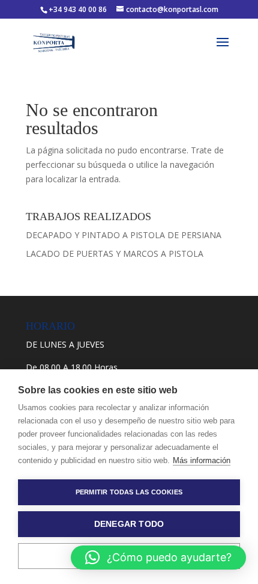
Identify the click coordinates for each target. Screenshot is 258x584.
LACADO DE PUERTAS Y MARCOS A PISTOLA (114, 253)
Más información (201, 460)
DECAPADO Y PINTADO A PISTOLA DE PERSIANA (123, 235)
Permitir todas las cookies (129, 492)
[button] (158, 558)
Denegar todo (129, 524)
